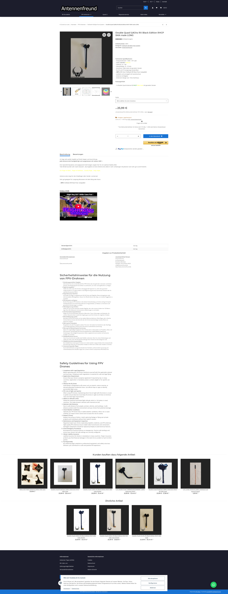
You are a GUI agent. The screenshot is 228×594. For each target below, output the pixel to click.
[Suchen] (146, 8)
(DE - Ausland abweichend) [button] (134, 119)
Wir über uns (64, 563)
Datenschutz (75, 588)
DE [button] (151, 1)
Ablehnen (153, 587)
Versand (149, 112)
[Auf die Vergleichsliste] (104, 35)
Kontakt (164, 1)
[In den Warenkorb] (61, 30)
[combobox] (141, 101)
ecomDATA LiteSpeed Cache (214, 591)
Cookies (90, 560)
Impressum (67, 588)
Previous (61, 91)
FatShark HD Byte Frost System (131, 45)
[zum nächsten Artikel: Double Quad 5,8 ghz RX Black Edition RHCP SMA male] (166, 24)
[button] (153, 8)
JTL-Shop (198, 591)
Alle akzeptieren (153, 578)
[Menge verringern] (117, 136)
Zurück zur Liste (65, 24)
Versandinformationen (66, 569)
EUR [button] (144, 1)
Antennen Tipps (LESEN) (67, 560)
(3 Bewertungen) (128, 39)
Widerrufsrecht (92, 569)
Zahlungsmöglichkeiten (67, 566)
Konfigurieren (153, 583)
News (157, 1)
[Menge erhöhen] (138, 136)
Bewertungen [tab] (78, 154)
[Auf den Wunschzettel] (109, 35)
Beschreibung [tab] (65, 154)
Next (111, 91)
